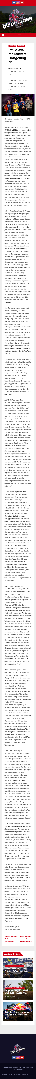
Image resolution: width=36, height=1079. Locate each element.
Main (15, 1009)
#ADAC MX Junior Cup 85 (17, 80)
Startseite (4, 1074)
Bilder (10, 1074)
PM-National (21, 45)
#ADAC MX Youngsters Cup (16, 88)
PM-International (19, 965)
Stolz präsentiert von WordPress (12, 1067)
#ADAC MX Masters (16, 83)
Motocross (12, 45)
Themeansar (19, 1069)
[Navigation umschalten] (19, 35)
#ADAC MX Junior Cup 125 (16, 73)
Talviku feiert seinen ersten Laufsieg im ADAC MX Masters (17, 1015)
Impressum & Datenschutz (21, 1074)
